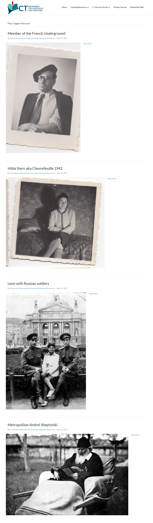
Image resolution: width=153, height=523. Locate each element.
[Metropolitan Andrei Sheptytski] (67, 474)
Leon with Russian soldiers (28, 283)
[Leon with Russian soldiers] (46, 351)
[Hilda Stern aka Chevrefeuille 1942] (55, 223)
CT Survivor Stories (100, 7)
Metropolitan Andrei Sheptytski (33, 425)
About (64, 7)
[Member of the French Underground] (43, 98)
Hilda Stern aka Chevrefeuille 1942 (35, 168)
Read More (87, 44)
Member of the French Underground (36, 33)
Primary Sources (120, 7)
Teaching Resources (79, 7)
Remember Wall (137, 7)
